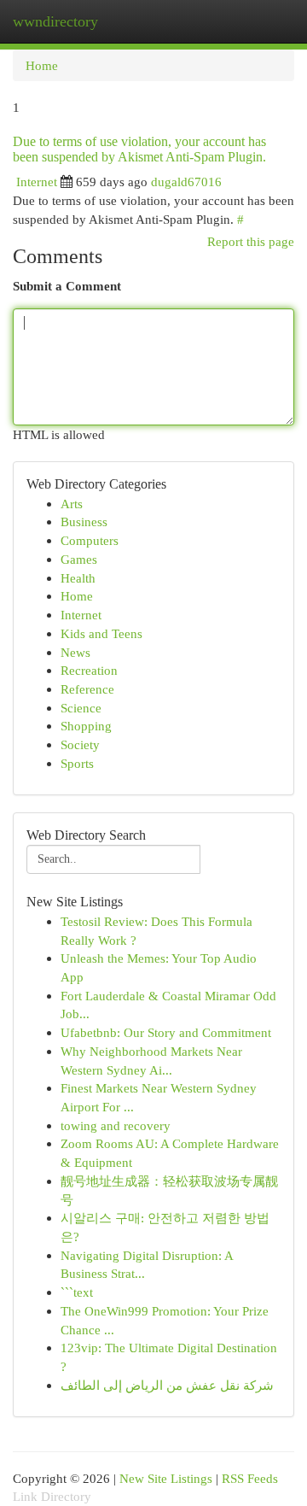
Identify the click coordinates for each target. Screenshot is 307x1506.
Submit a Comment (67, 285)
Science (81, 707)
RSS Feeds (250, 1478)
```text (77, 1292)
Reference (87, 689)
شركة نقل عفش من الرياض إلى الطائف (167, 1385)
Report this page (250, 241)
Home (42, 65)
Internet (36, 181)
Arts (72, 503)
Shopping (86, 725)
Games (79, 559)
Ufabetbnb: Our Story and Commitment (166, 1032)
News (75, 652)
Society (80, 744)
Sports (77, 763)
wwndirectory (55, 21)
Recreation (89, 670)
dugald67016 (186, 181)
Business (84, 521)
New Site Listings (165, 1478)
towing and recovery (116, 1125)
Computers (90, 540)
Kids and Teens (101, 633)
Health (78, 578)
